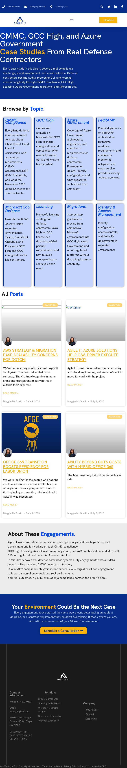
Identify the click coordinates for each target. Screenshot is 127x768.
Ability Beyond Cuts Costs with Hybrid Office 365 (94, 464)
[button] (101, 6)
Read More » (10, 393)
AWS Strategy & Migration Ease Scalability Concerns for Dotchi (30, 355)
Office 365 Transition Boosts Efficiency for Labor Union (26, 466)
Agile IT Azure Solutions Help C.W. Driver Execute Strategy (92, 355)
